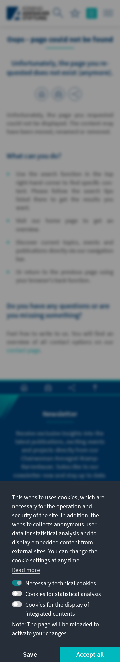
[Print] (41, 94)
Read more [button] (26, 570)
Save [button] (30, 654)
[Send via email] (58, 94)
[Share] (75, 94)
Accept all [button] (90, 654)
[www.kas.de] (28, 13)
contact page (23, 350)
